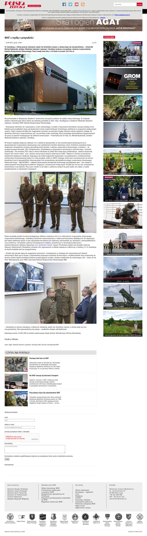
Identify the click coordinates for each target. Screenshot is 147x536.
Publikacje (45, 496)
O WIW (78, 498)
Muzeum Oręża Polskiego (17, 491)
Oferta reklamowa (82, 490)
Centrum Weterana (14, 497)
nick (7, 417)
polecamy (109, 37)
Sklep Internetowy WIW (50, 488)
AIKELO (140, 531)
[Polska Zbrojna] (32, 8)
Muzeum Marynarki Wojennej (18, 499)
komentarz (9, 443)
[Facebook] (64, 4)
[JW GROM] (123, 81)
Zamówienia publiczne (83, 502)
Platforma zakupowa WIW (85, 504)
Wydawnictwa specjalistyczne (52, 494)
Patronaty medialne (82, 500)
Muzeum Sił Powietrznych (17, 495)
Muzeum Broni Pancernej (17, 493)
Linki (77, 494)
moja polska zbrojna (34, 6)
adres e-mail (10, 424)
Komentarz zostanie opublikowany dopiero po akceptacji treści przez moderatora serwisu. (39, 456)
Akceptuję (102, 17)
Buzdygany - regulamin (84, 492)
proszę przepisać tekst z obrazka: (18, 431)
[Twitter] (70, 4)
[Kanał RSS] (83, 4)
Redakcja (79, 496)
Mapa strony (80, 506)
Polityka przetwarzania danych (122, 14)
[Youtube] (76, 4)
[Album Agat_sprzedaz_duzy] (73, 23)
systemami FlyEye (45, 245)
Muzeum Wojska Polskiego (17, 489)
